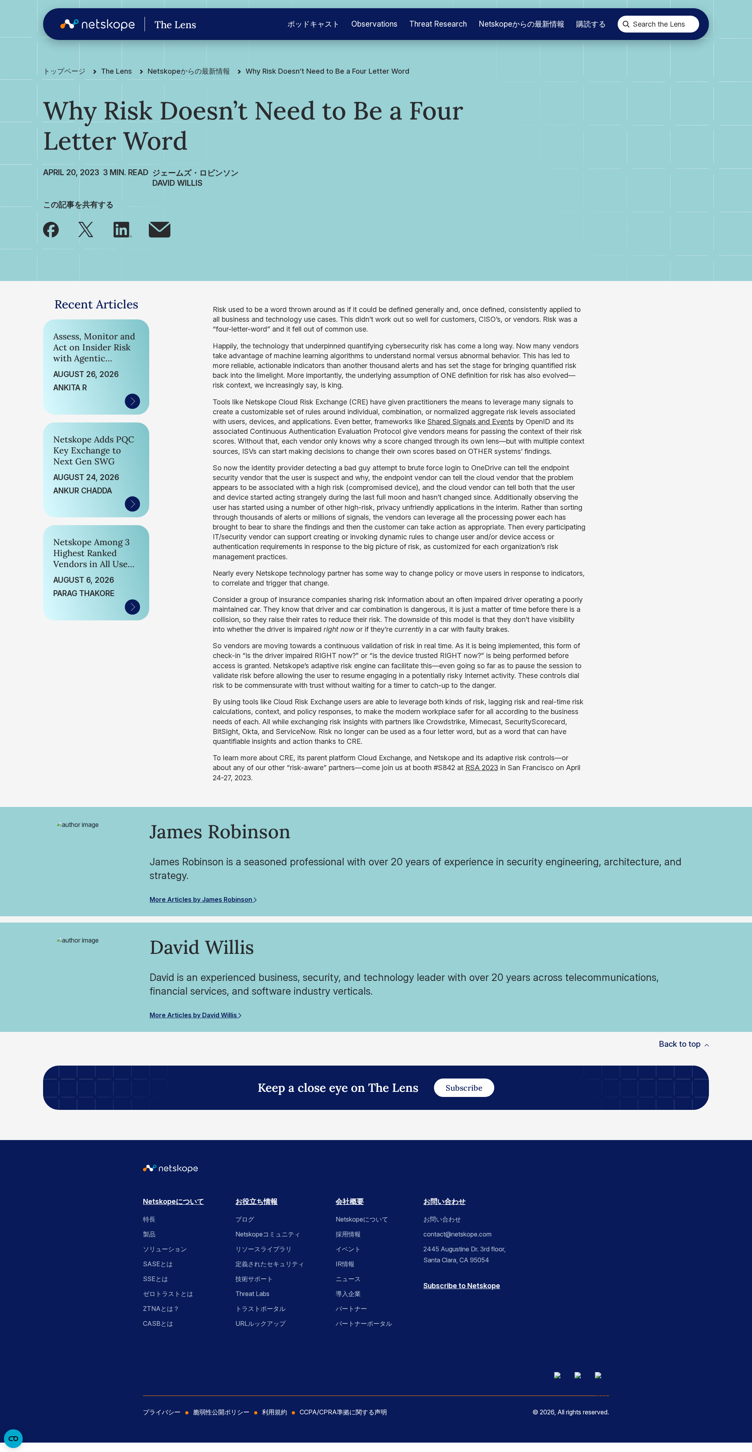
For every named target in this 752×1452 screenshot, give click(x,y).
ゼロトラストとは (168, 1294)
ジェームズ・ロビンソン (195, 173)
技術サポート (254, 1279)
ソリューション (165, 1249)
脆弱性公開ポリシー (221, 1412)
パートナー (351, 1308)
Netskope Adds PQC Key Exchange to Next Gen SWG (93, 450)
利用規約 (274, 1412)
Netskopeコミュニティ (267, 1234)
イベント (348, 1249)
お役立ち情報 (256, 1201)
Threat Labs (252, 1294)
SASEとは (158, 1264)
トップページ (64, 71)
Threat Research (438, 24)
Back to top (680, 1044)
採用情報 (348, 1234)
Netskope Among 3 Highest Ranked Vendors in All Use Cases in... (91, 553)
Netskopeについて (173, 1201)
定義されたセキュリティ (269, 1264)
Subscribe (464, 1088)
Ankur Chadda (82, 490)
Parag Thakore (83, 593)
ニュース (348, 1279)
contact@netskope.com (457, 1234)
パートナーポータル (364, 1323)
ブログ (244, 1219)
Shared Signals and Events (470, 421)
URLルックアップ (260, 1323)
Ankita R (70, 387)
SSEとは (155, 1279)
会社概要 (350, 1201)
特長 (149, 1219)
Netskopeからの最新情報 (521, 24)
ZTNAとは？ (161, 1308)
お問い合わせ (444, 1201)
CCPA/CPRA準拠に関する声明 (343, 1412)
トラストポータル (260, 1308)
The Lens (116, 71)
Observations (374, 24)
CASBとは (158, 1323)
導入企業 (348, 1294)
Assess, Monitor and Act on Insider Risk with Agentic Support (94, 347)
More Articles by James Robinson (202, 899)
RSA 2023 (481, 767)
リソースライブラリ (263, 1249)
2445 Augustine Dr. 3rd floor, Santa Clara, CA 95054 (464, 1254)
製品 (149, 1234)
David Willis (177, 183)
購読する (591, 24)
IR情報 (345, 1264)
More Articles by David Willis (194, 1015)
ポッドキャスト (313, 24)
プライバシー (162, 1412)
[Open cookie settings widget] (13, 1438)
